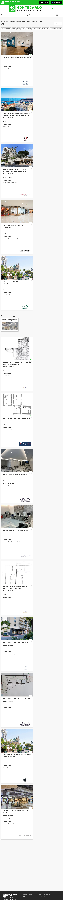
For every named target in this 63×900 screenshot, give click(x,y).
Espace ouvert (36, 28)
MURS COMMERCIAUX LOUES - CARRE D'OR (16, 643)
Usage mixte (45, 28)
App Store (45, 2)
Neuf (13, 28)
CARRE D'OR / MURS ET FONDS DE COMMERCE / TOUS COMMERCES (17, 755)
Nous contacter (26, 899)
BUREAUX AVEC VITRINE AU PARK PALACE (16, 530)
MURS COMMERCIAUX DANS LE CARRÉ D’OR (16, 699)
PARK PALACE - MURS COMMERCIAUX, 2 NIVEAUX (15, 812)
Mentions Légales (43, 897)
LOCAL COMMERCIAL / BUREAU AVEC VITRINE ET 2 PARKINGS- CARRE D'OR (14, 170)
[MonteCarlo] (25, 8)
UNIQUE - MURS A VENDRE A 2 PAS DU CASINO (14, 282)
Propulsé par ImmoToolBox (9, 899)
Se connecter (58, 9)
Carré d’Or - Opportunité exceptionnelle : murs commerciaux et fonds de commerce (16, 114)
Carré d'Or (13, 20)
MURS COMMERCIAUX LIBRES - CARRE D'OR (16, 418)
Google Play (57, 2)
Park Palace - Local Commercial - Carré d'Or (17, 57)
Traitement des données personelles (47, 899)
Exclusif (29, 28)
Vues (18, 28)
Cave (23, 28)
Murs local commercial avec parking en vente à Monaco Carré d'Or (9, 320)
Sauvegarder (32, 15)
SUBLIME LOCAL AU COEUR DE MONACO (15, 474)
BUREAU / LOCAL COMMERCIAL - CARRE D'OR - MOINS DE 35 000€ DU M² (17, 363)
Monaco (7, 20)
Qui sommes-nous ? (27, 897)
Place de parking (6, 28)
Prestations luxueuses (56, 28)
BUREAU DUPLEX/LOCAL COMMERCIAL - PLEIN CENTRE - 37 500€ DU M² (15, 587)
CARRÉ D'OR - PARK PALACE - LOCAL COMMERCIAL (14, 226)
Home (2, 20)
